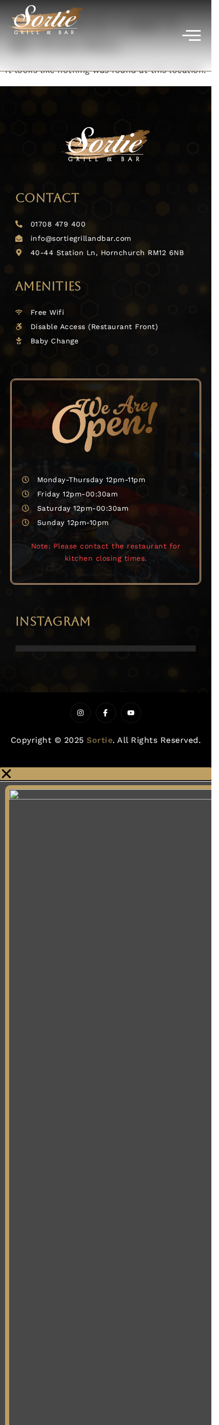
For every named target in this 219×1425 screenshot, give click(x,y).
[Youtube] (131, 713)
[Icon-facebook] (106, 713)
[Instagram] (80, 713)
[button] (105, 773)
